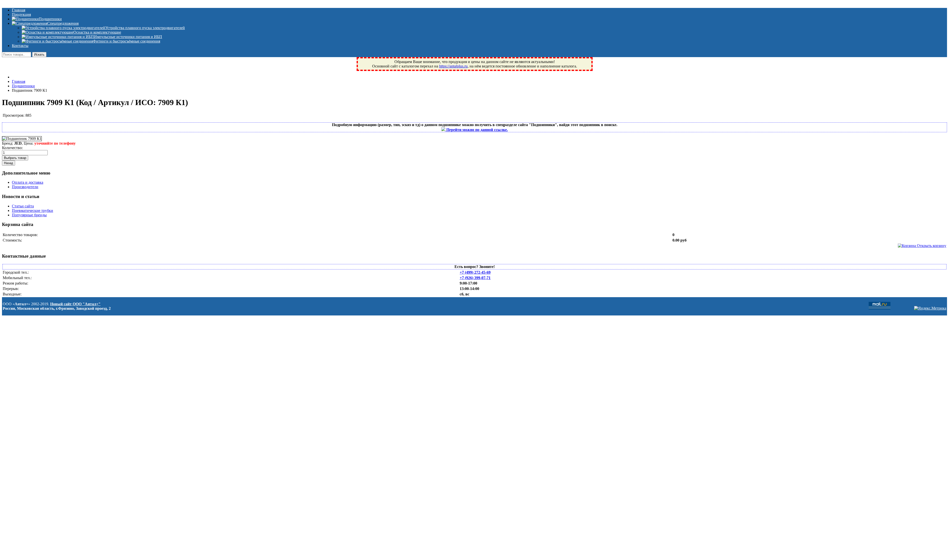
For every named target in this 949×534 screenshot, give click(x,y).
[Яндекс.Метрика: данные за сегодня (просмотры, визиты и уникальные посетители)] (930, 308)
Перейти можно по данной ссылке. (476, 130)
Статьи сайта (23, 206)
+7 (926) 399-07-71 (475, 278)
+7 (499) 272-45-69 (475, 272)
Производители (25, 187)
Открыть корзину (931, 246)
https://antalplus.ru (453, 66)
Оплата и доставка (27, 182)
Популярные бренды (29, 215)
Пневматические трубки (32, 210)
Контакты (20, 46)
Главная (18, 10)
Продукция (21, 14)
